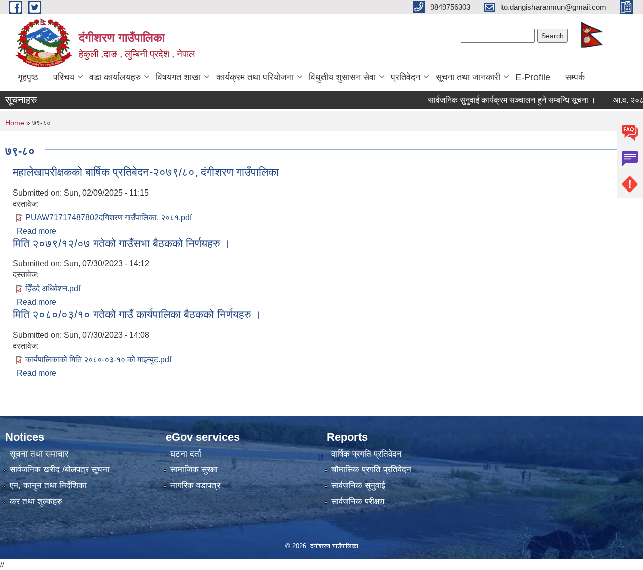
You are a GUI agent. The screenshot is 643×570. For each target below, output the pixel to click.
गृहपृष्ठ (28, 77)
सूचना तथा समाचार (39, 454)
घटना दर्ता (185, 454)
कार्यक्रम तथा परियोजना (255, 77)
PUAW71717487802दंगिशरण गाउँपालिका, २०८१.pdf (108, 217)
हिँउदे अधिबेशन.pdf (52, 288)
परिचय (63, 77)
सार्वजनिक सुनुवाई (358, 485)
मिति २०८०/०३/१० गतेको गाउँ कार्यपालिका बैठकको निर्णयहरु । (137, 314)
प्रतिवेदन (405, 77)
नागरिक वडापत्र (195, 485)
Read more (36, 231)
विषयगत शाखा (178, 77)
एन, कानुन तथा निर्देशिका (48, 485)
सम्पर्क (575, 77)
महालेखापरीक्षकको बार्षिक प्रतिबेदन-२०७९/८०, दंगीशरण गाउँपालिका (146, 172)
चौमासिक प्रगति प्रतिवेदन (371, 469)
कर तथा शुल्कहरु (36, 501)
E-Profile (532, 77)
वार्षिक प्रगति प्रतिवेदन (366, 454)
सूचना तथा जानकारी (468, 77)
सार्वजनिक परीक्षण (357, 501)
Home (14, 123)
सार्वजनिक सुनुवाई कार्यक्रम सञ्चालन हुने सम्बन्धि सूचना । (501, 100)
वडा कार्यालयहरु (115, 77)
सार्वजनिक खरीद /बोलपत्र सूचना (60, 469)
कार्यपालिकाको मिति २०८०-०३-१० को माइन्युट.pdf (98, 359)
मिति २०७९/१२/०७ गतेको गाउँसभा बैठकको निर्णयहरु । (122, 243)
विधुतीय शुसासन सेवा (342, 77)
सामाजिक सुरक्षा (194, 469)
